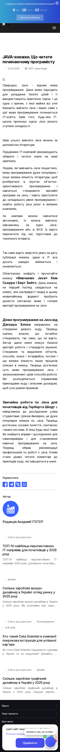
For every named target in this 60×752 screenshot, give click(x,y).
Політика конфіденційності (20, 733)
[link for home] (8, 29)
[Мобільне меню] (54, 28)
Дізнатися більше (30, 17)
